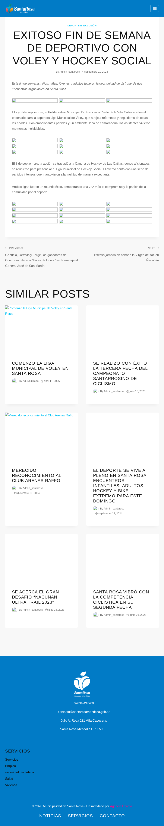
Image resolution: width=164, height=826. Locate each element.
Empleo (10, 766)
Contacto (112, 815)
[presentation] (41, 329)
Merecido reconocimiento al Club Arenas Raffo (36, 475)
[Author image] (14, 381)
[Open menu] (155, 8)
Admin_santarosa (70, 71)
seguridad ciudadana (19, 772)
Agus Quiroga (31, 381)
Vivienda (11, 785)
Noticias (50, 815)
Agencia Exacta (121, 806)
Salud (9, 778)
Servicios (11, 759)
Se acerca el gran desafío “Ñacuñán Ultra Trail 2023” (35, 597)
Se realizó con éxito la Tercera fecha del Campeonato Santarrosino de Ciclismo (120, 373)
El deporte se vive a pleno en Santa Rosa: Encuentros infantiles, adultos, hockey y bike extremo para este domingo (120, 485)
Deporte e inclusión (82, 25)
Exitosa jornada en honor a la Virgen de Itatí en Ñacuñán (126, 254)
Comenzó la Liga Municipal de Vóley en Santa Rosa (40, 368)
